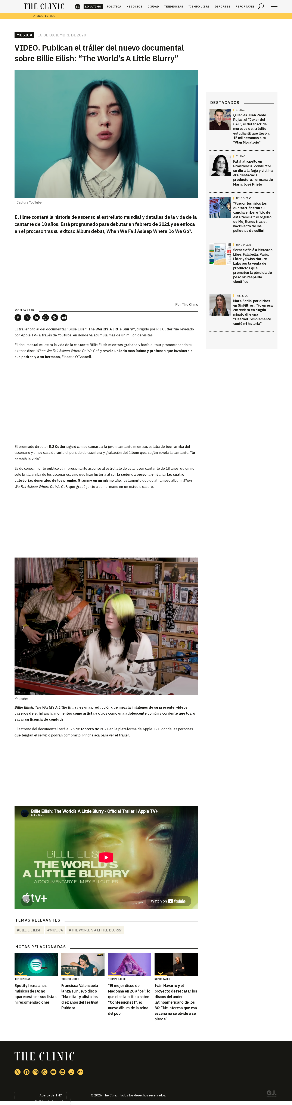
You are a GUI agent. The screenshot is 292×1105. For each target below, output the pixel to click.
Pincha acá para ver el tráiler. (106, 735)
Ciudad (153, 6)
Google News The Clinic (80, 1072)
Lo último (93, 6)
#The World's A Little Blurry (95, 930)
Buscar (261, 6)
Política (114, 6)
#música (55, 930)
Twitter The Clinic (18, 1072)
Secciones (274, 6)
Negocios (134, 6)
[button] (18, 317)
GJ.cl (271, 1094)
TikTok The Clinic (71, 1072)
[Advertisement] (106, 523)
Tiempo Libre (199, 6)
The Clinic (77, 6)
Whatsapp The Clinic (44, 1072)
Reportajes (245, 6)
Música (24, 34)
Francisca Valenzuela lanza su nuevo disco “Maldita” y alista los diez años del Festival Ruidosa (79, 996)
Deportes (222, 6)
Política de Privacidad (50, 1102)
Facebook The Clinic (26, 1072)
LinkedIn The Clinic (62, 1072)
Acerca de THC (51, 1095)
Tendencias (173, 6)
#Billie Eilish (29, 930)
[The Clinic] (44, 6)
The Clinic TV (53, 1072)
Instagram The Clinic (35, 1072)
